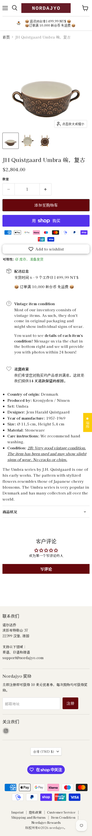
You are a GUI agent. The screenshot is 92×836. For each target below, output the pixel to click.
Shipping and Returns (28, 817)
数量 (5, 179)
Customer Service (61, 812)
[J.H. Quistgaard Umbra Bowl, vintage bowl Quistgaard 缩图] (10, 141)
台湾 (43, 751)
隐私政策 (35, 812)
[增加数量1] (46, 189)
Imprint (17, 812)
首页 (6, 37)
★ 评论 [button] (87, 422)
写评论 (46, 569)
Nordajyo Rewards (46, 822)
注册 (70, 703)
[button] (46, 249)
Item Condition (63, 817)
